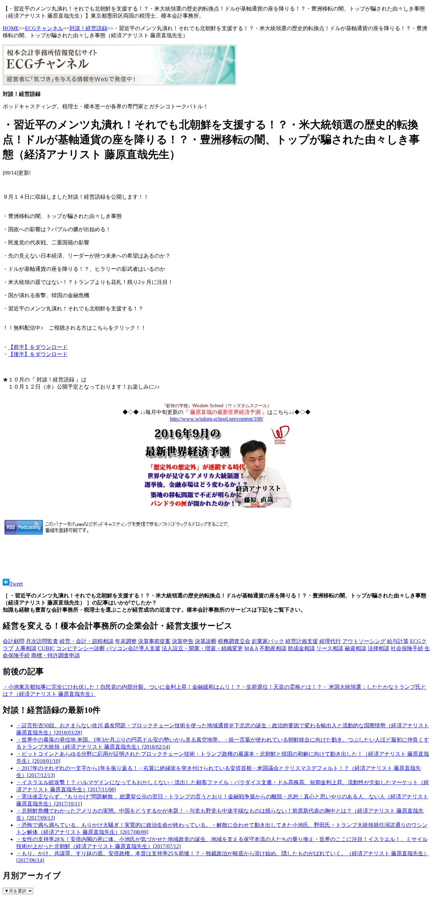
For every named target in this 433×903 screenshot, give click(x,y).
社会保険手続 (407, 648)
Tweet (16, 584)
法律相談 (378, 648)
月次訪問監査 (42, 641)
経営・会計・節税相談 (87, 641)
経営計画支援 (302, 641)
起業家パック (268, 641)
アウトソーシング (364, 641)
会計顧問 (13, 641)
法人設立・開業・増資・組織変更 (202, 648)
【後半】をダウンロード (38, 354)
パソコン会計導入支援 (133, 648)
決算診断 (205, 641)
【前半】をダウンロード (38, 347)
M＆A (251, 648)
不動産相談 (273, 648)
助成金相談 (301, 648)
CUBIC (46, 648)
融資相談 (355, 648)
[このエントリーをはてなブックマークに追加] (6, 584)
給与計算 (398, 641)
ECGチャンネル (44, 28)
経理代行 (330, 641)
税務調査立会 (234, 641)
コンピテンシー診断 (80, 648)
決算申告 (182, 641)
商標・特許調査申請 (55, 655)
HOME (11, 28)
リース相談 (329, 648)
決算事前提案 (154, 641)
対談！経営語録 (88, 28)
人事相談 (26, 648)
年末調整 (126, 641)
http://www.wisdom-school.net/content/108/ (216, 419)
